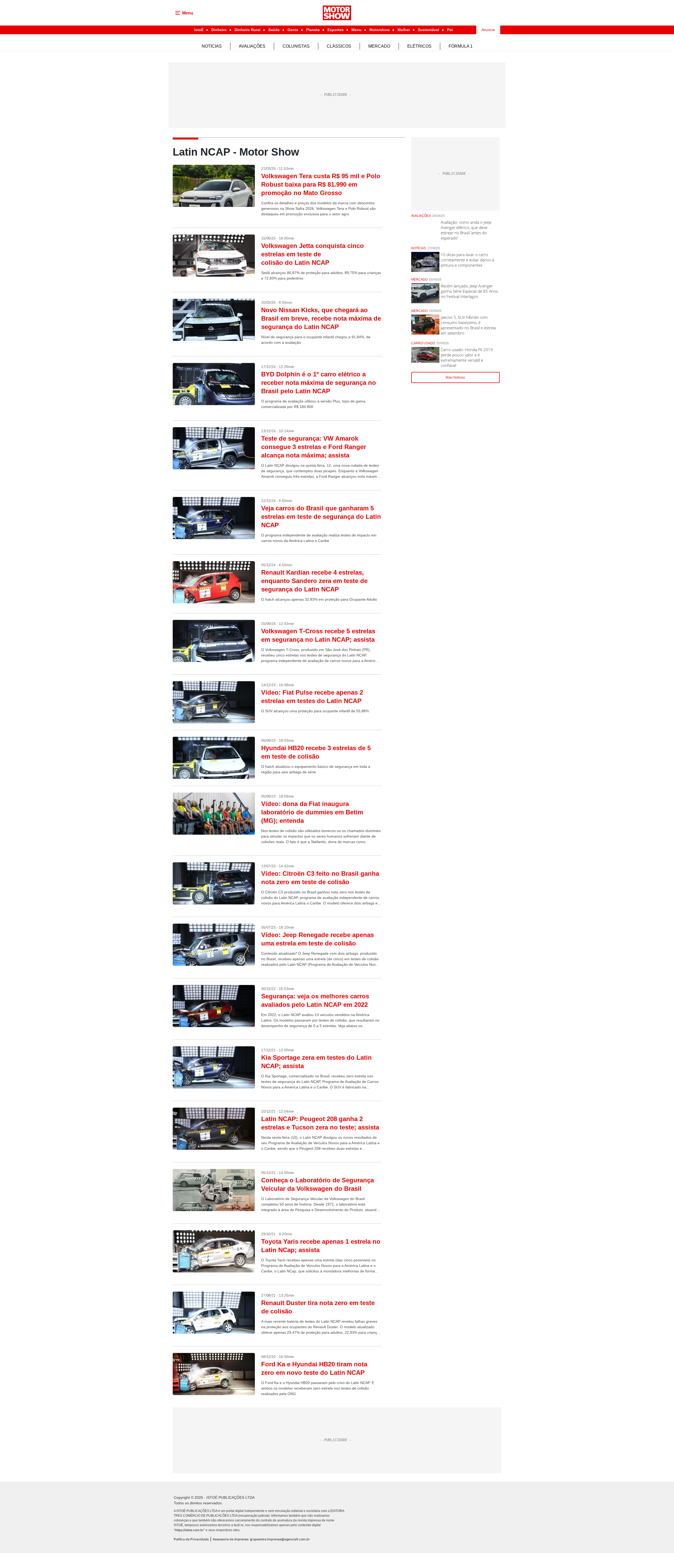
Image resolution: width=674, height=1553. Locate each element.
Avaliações (252, 46)
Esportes (336, 30)
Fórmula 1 (461, 46)
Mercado (379, 46)
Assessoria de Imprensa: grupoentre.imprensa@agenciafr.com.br (261, 1539)
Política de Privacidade (191, 1539)
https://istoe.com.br (189, 1530)
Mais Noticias (455, 377)
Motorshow (379, 30)
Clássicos (339, 46)
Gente (293, 30)
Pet (450, 30)
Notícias (212, 46)
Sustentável (428, 30)
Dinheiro (219, 30)
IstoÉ (199, 30)
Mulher (404, 30)
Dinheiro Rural (247, 30)
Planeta (313, 30)
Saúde (274, 30)
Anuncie (488, 30)
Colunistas (296, 46)
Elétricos (419, 46)
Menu (356, 30)
